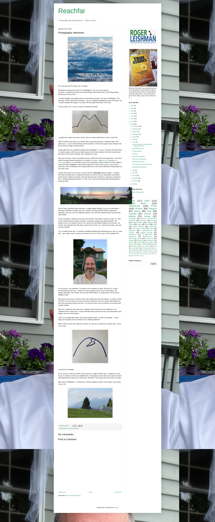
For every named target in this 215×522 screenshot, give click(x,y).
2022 (132, 113)
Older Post (118, 492)
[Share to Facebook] (79, 426)
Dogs (155, 224)
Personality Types (135, 238)
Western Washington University (138, 244)
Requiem (106, 208)
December (135, 126)
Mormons (143, 220)
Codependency (146, 230)
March (134, 175)
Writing (132, 216)
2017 (132, 184)
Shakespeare (146, 248)
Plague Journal (146, 232)
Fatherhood (134, 206)
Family (132, 201)
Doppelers (132, 236)
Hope (139, 224)
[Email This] (73, 426)
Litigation (150, 222)
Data (151, 228)
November (135, 129)
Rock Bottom (149, 242)
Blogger (115, 507)
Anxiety (138, 208)
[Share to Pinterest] (82, 426)
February (135, 178)
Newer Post (62, 492)
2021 (132, 116)
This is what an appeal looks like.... (142, 164)
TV (143, 234)
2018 (132, 124)
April (133, 173)
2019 (132, 121)
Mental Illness (138, 203)
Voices (147, 252)
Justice (147, 216)
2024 (132, 108)
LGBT (147, 201)
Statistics (142, 253)
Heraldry (149, 253)
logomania (105, 160)
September (135, 134)
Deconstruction (133, 253)
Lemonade (135, 248)
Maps (137, 250)
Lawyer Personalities (138, 156)
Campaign (145, 250)
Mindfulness (150, 240)
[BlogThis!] (75, 426)
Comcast (154, 250)
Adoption (132, 230)
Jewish (139, 242)
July (133, 139)
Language (132, 218)
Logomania (75, 428)
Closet (131, 224)
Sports (142, 252)
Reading (154, 220)
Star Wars (133, 255)
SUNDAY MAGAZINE (136, 192)
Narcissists (134, 252)
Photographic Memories (139, 167)
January (135, 181)
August (134, 137)
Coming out (149, 238)
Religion (134, 246)
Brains (65, 428)
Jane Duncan (145, 246)
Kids (149, 211)
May (133, 170)
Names (131, 242)
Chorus (147, 214)
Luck (155, 253)
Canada (70, 428)
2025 (132, 105)
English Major (137, 222)
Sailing (140, 255)
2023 (132, 111)
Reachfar (71, 11)
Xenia (153, 252)
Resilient (135, 154)
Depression (133, 234)
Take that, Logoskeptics (139, 159)
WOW (155, 246)
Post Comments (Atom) (74, 495)
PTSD (154, 206)
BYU (151, 234)
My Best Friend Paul (138, 162)
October (135, 131)
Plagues (153, 208)
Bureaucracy (147, 236)
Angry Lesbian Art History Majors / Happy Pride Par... (142, 145)
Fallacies (154, 244)
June (134, 142)
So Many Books (137, 151)
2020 (132, 119)
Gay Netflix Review (138, 148)
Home (90, 492)
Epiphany (140, 240)
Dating (131, 240)
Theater (131, 232)
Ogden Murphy (138, 226)
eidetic (102, 150)
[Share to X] (77, 426)
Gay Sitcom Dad (139, 228)
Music (147, 224)
